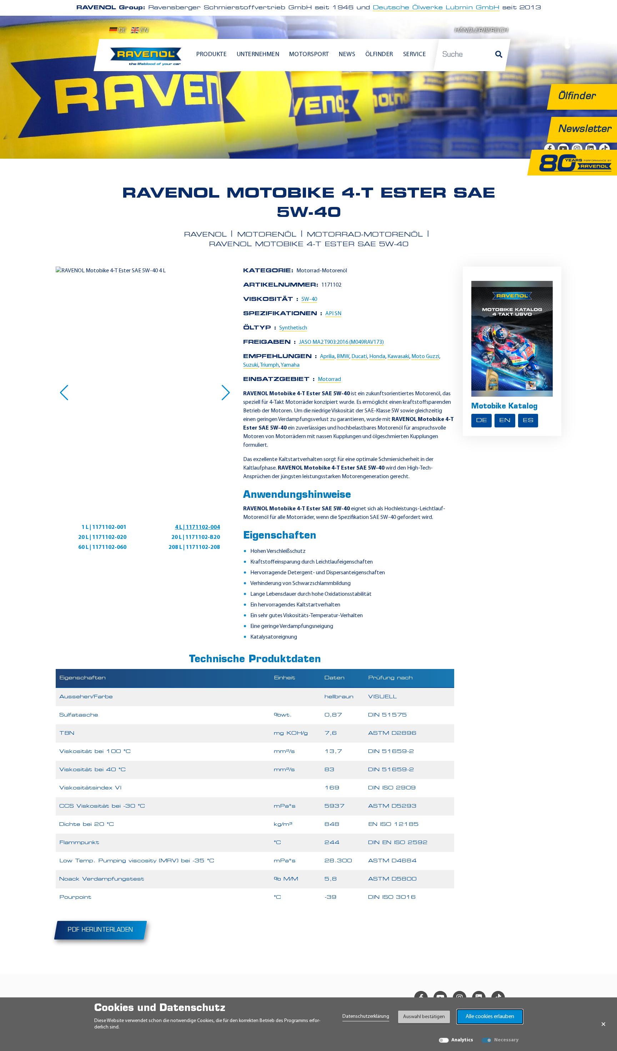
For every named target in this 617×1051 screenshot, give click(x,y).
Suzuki (250, 365)
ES (528, 420)
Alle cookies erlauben (490, 1017)
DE (122, 31)
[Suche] (498, 55)
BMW (343, 357)
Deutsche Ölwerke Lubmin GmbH (436, 8)
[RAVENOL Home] (147, 59)
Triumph (269, 365)
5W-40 (309, 299)
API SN (333, 314)
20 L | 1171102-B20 (195, 537)
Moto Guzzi (425, 357)
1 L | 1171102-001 (103, 527)
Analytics (462, 1040)
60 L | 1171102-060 (102, 547)
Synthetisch (293, 328)
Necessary (506, 1040)
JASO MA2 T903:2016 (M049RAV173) (341, 342)
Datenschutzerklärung (365, 1016)
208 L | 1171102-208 (194, 547)
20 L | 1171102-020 (102, 537)
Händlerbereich (481, 31)
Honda (377, 357)
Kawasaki (398, 357)
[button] (64, 393)
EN (144, 31)
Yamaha (290, 365)
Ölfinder (379, 54)
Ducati (359, 357)
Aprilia (327, 357)
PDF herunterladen (100, 930)
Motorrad (329, 379)
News (347, 54)
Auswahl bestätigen (424, 1017)
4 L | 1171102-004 (197, 527)
